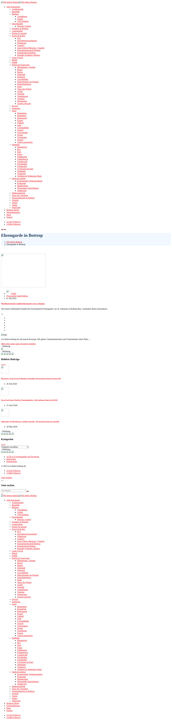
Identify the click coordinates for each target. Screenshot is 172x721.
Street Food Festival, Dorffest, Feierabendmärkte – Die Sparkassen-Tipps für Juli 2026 (29, 400)
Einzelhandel (17, 24)
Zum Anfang (6, 477)
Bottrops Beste (12, 210)
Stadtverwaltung (19, 178)
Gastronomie (17, 31)
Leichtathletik (23, 128)
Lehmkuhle (22, 166)
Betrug (20, 72)
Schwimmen (22, 132)
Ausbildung (22, 16)
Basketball (21, 115)
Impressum (11, 459)
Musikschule (22, 186)
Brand (19, 70)
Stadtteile (16, 145)
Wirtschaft (16, 207)
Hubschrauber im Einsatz (28, 82)
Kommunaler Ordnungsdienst (29, 181)
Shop (8, 215)
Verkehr (15, 200)
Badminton (22, 113)
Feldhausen (22, 157)
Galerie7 (20, 45)
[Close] (2, 480)
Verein (14, 203)
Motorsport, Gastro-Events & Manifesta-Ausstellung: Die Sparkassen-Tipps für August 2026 (31, 378)
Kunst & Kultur (18, 36)
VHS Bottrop (23, 21)
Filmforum (21, 43)
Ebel (19, 152)
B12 (19, 38)
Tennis (20, 135)
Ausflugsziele (17, 9)
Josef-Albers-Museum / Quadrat (30, 48)
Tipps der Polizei (24, 89)
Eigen (19, 154)
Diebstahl (21, 74)
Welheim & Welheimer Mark (29, 176)
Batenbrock (22, 147)
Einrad (20, 120)
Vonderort (21, 174)
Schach (20, 130)
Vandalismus (22, 96)
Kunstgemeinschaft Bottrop (28, 50)
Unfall (20, 91)
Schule (20, 19)
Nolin (13, 293)
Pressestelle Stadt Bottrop (28, 188)
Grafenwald (22, 161)
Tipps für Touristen (20, 195)
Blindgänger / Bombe (26, 67)
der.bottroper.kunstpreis (27, 41)
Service (15, 106)
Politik (14, 62)
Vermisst (20, 99)
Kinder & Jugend (19, 33)
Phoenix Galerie (24, 26)
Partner (9, 217)
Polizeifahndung (24, 84)
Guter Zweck (17, 57)
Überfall (20, 94)
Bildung (15, 14)
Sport (14, 111)
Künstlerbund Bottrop (26, 53)
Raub (19, 86)
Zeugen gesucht (24, 103)
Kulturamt (21, 183)
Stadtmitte (21, 171)
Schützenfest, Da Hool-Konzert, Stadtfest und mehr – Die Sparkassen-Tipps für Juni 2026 (30, 421)
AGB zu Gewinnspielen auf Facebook (22, 456)
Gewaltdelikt (22, 79)
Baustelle (16, 11)
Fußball (20, 123)
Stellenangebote (18, 193)
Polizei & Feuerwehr (20, 65)
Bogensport (22, 118)
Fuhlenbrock (22, 159)
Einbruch (21, 77)
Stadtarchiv (22, 190)
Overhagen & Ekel (25, 169)
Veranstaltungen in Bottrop (23, 198)
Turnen (20, 140)
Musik (14, 60)
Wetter (14, 205)
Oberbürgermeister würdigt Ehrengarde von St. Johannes (23, 304)
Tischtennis (22, 137)
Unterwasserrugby (25, 142)
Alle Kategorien (13, 7)
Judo (19, 125)
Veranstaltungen (13, 212)
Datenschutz (11, 461)
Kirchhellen (22, 164)
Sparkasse (16, 108)
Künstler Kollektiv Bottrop (28, 55)
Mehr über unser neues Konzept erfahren (18, 344)
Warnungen (22, 101)
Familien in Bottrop (20, 28)
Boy (19, 149)
